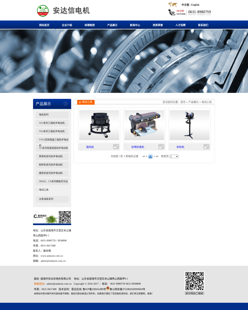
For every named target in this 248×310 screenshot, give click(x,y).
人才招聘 (180, 25)
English (195, 4)
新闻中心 (135, 25)
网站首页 (44, 25)
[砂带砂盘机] (144, 141)
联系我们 (203, 25)
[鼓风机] (99, 141)
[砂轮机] (189, 141)
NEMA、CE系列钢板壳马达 (53, 181)
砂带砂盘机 (137, 147)
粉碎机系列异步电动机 (51, 164)
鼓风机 (90, 147)
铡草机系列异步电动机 (51, 156)
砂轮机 (180, 147)
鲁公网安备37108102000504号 (127, 289)
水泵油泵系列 (46, 199)
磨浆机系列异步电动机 (51, 173)
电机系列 (43, 114)
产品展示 (112, 25)
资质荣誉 (158, 25)
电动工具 (43, 189)
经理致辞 (90, 25)
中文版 (185, 4)
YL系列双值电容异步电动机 (53, 148)
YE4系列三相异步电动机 (52, 131)
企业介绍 (67, 25)
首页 (183, 101)
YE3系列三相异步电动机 (52, 123)
